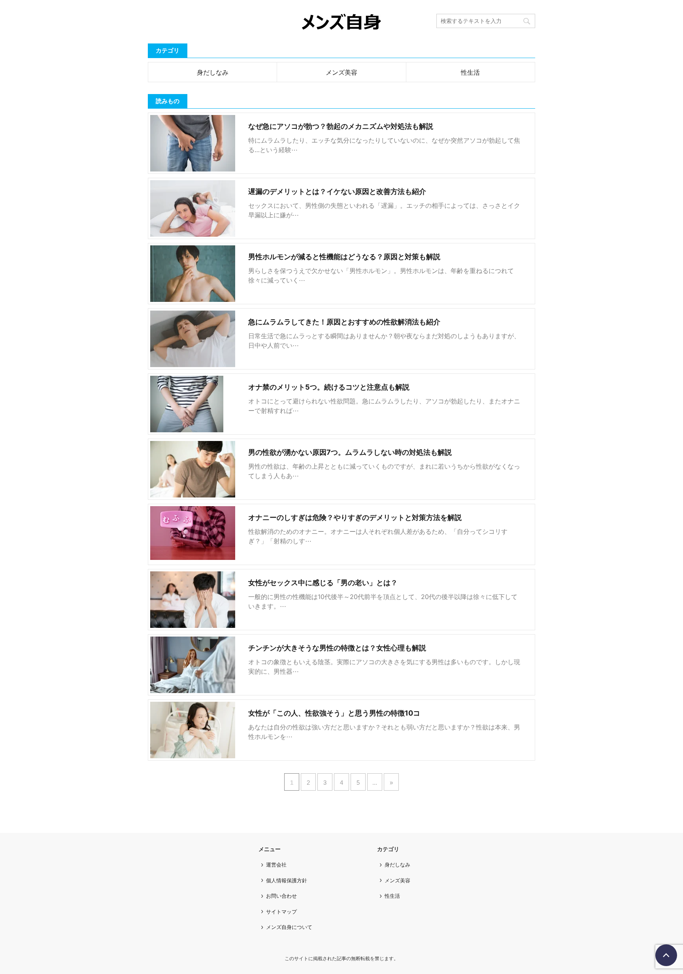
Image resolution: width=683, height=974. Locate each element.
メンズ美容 (341, 72)
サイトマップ (281, 911)
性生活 (470, 72)
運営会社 (276, 864)
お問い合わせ (281, 896)
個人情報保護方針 (286, 880)
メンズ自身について (289, 927)
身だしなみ (212, 72)
